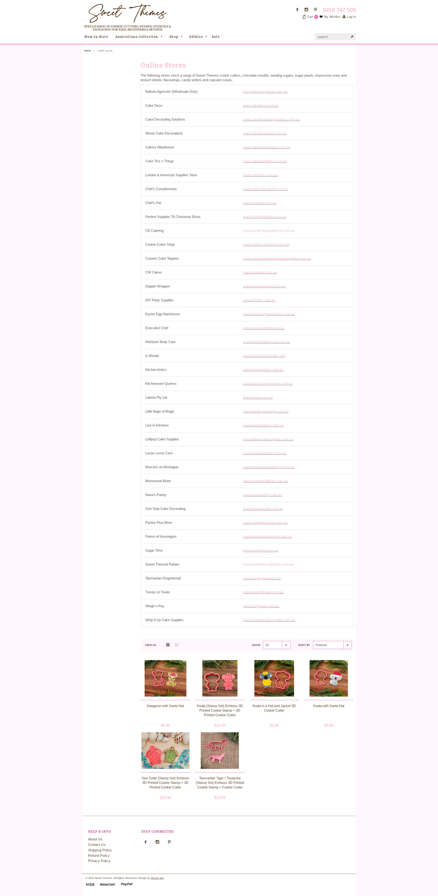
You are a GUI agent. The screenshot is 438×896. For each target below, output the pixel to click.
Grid (167, 644)
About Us (95, 839)
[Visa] (90, 884)
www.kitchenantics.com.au (263, 370)
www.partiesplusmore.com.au (265, 522)
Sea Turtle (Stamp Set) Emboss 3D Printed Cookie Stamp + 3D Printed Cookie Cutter (165, 782)
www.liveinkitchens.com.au (263, 425)
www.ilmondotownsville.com (264, 356)
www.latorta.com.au (258, 397)
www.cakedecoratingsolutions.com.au (271, 119)
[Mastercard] (107, 884)
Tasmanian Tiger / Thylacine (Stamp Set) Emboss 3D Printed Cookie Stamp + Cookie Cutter (220, 782)
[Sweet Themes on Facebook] (297, 9)
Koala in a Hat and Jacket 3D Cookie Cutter (274, 708)
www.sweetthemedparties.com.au (268, 564)
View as (150, 645)
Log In (351, 16)
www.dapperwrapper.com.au (264, 286)
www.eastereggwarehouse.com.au (269, 314)
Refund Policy (99, 855)
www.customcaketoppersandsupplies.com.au (277, 258)
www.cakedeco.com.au (260, 105)
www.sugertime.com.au (260, 550)
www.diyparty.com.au (259, 300)
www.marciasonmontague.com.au (268, 467)
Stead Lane (157, 878)
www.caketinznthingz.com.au (265, 161)
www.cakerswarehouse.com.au (266, 147)
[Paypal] (127, 884)
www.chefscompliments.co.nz (265, 189)
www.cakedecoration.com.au (264, 133)
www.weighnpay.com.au (261, 606)
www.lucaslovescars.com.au (264, 453)
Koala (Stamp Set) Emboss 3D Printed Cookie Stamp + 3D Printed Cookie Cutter (220, 710)
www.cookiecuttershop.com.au (266, 244)
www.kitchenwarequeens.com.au (267, 383)
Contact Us (97, 845)
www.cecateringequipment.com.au (269, 230)
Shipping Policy (100, 850)
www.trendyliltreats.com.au (263, 592)
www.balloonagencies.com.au (265, 91)
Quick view (165, 697)
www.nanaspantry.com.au (262, 495)
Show (256, 645)
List (176, 644)
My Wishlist (332, 16)
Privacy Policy (99, 861)
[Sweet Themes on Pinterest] (315, 9)
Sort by (304, 645)
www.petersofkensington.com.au (267, 536)
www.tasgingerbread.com (262, 578)
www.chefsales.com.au (260, 175)
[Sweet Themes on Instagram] (306, 9)
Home (87, 50)
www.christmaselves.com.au (264, 217)
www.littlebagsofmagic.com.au (265, 411)
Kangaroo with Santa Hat (165, 706)
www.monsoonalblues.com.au (265, 481)
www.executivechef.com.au (263, 328)
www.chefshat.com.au (259, 203)
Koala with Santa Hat (328, 706)
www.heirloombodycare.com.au (266, 342)
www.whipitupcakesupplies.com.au (269, 620)
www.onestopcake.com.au (263, 509)
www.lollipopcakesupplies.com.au (268, 439)
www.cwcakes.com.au (260, 272)
